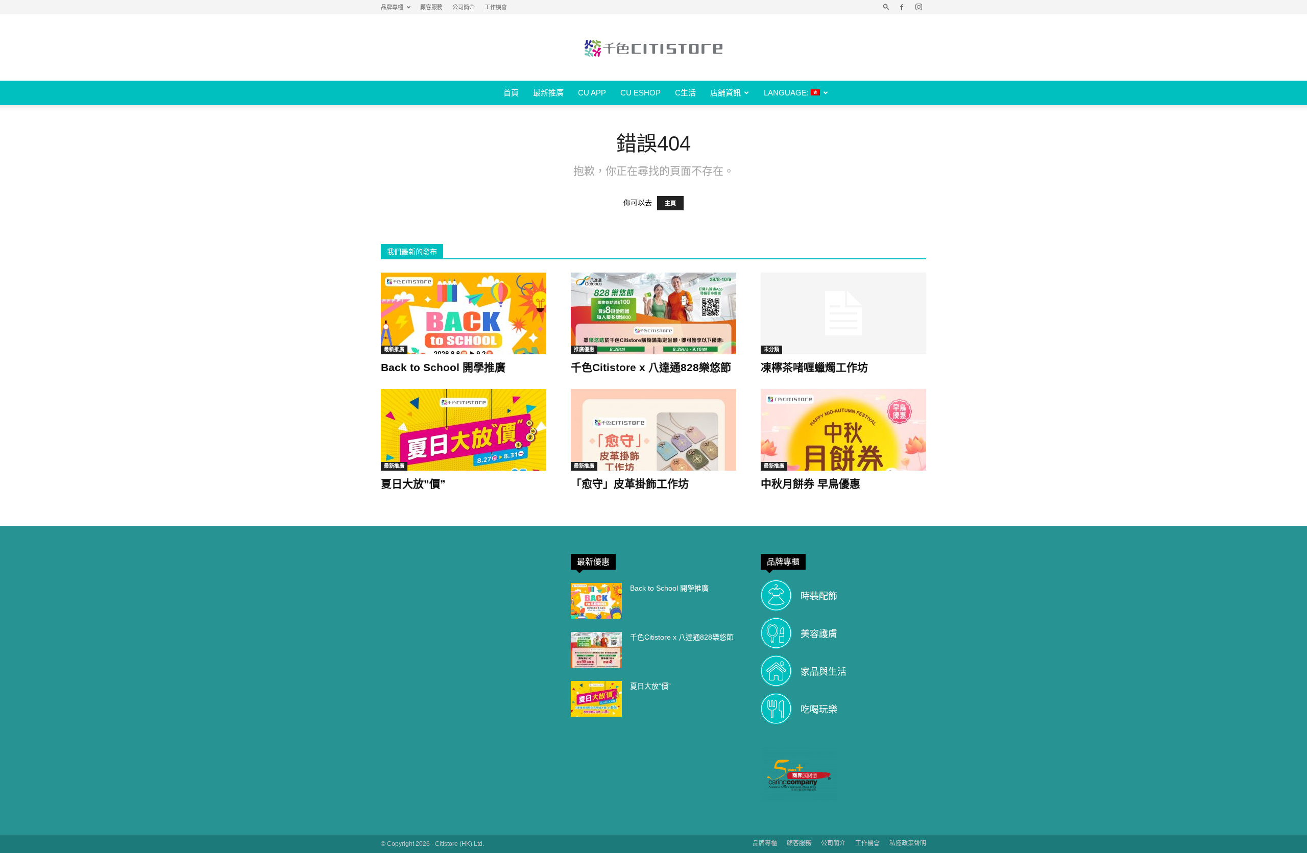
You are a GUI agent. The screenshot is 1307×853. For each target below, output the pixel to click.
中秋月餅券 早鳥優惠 (810, 484)
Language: (787, 92)
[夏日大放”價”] (463, 430)
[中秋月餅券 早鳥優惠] (843, 430)
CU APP (592, 92)
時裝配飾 (819, 596)
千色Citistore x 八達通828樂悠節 (651, 367)
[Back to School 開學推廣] (463, 313)
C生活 (685, 92)
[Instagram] (918, 7)
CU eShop (640, 92)
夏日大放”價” (413, 484)
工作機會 (496, 7)
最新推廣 (548, 92)
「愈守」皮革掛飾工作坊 (630, 484)
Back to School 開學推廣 (443, 367)
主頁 (670, 203)
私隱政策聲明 (907, 843)
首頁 (511, 92)
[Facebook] (901, 7)
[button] (886, 7)
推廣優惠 (584, 349)
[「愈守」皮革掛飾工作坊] (653, 430)
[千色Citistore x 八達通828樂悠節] (653, 313)
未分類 (771, 349)
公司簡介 (463, 7)
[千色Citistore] (653, 48)
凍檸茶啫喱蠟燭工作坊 (814, 367)
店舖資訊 (725, 92)
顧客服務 (431, 7)
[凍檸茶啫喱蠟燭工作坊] (843, 313)
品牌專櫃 (392, 7)
